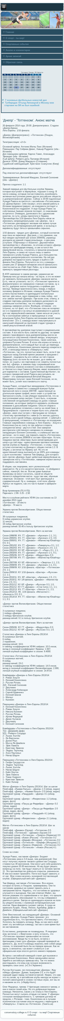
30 (39, 87)
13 (22, 82)
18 (11, 85)
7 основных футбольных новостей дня (26, 100)
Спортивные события (17, 44)
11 (10, 82)
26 (16, 87)
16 (39, 82)
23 (39, 85)
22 (33, 85)
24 (5, 87)
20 (22, 85)
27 (22, 87)
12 (16, 82)
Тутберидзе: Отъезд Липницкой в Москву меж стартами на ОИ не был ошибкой (29, 104)
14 (27, 82)
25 (11, 87)
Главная (10, 32)
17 (5, 85)
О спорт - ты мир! (15, 38)
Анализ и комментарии (18, 50)
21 (27, 85)
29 (33, 87)
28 (27, 87)
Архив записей (13, 56)
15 (33, 82)
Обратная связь (14, 62)
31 (5, 90)
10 (5, 82)
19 (16, 85)
